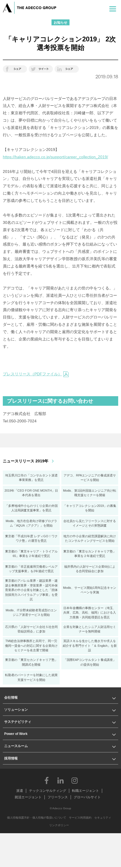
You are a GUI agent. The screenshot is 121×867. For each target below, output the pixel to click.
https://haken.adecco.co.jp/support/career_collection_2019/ (55, 157)
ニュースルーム (16, 746)
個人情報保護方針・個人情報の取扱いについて (36, 817)
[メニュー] (112, 7)
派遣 (19, 791)
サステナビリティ (17, 722)
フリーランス (58, 797)
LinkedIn (60, 780)
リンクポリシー (59, 825)
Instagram (74, 780)
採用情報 (11, 758)
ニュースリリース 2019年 (25, 461)
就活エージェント (28, 797)
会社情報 (11, 697)
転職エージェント (85, 791)
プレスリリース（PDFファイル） (32, 374)
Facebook (46, 780)
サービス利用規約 (80, 817)
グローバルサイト (87, 797)
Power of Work (16, 734)
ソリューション (16, 710)
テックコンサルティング (47, 791)
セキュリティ (102, 817)
